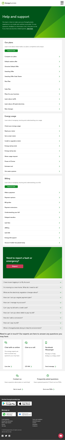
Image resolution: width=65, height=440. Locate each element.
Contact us (34, 426)
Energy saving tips (10, 151)
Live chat (12, 354)
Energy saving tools (11, 146)
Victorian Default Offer (12, 66)
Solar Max (8, 89)
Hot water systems (10, 171)
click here (30, 28)
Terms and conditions (37, 419)
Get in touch (17, 389)
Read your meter (10, 131)
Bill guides (8, 202)
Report (15, 266)
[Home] (9, 3)
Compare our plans (11, 56)
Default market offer (11, 61)
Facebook (3, 436)
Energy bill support (11, 238)
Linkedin (9, 436)
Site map (4, 426)
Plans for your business (12, 94)
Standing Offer (9, 71)
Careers (34, 422)
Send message (53, 354)
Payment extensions (11, 207)
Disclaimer (34, 424)
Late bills (7, 233)
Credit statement (5, 419)
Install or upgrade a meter (13, 141)
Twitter (6, 436)
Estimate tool (9, 166)
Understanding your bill (12, 212)
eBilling (7, 228)
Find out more (11, 50)
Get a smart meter (10, 136)
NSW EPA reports (36, 421)
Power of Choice (10, 161)
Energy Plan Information (7, 421)
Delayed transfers (10, 217)
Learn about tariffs (10, 99)
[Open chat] (60, 435)
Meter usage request (11, 156)
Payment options (10, 197)
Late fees (7, 223)
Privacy (3, 424)
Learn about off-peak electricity (14, 104)
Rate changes (9, 109)
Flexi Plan (7, 81)
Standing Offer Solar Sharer (13, 76)
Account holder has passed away (15, 242)
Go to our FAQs (48, 389)
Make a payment (10, 192)
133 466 (32, 354)
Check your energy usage (13, 126)
